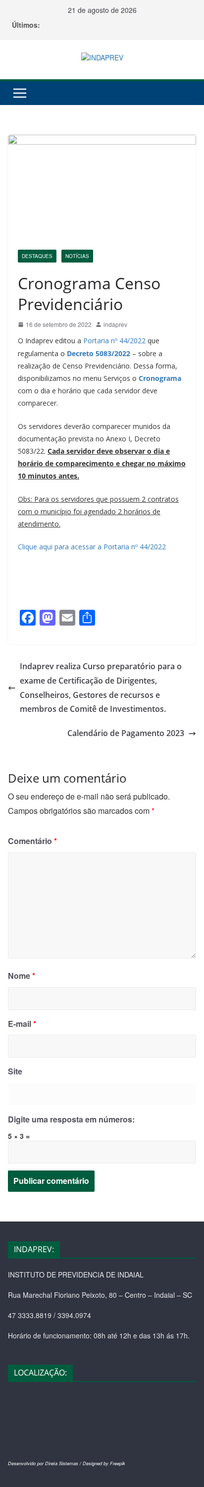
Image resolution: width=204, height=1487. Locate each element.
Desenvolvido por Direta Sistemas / (45, 1463)
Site (15, 1071)
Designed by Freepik (104, 1463)
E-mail (22, 1023)
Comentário (32, 841)
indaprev (115, 324)
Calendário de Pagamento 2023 (125, 733)
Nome (21, 975)
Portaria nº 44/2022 (114, 340)
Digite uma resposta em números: (71, 1119)
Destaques (37, 256)
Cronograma (160, 378)
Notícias (77, 256)
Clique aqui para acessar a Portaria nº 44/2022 (92, 546)
